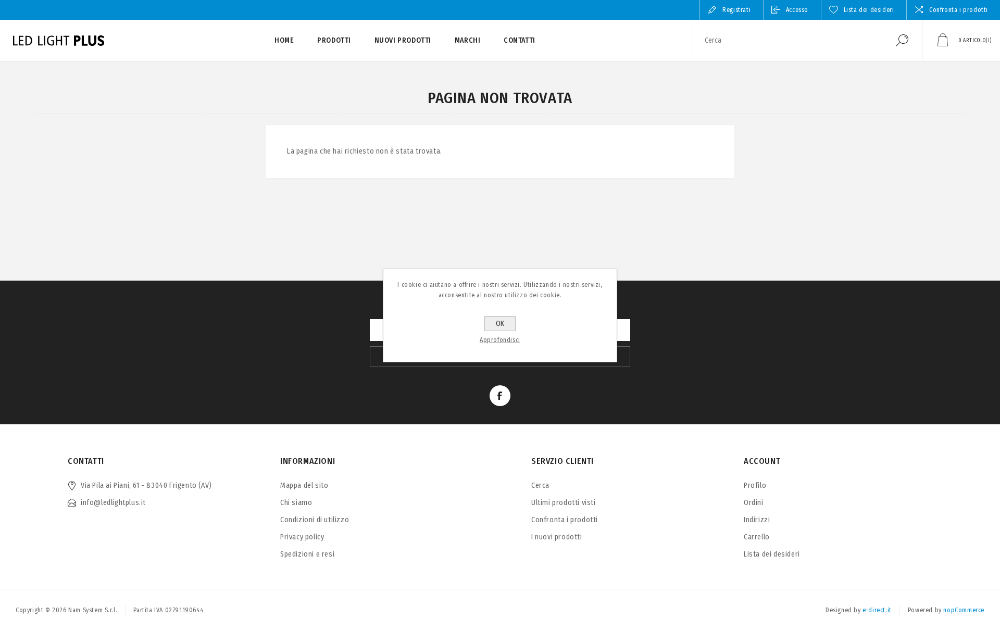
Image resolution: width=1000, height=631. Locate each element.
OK (500, 323)
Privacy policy (302, 537)
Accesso (797, 10)
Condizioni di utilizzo (314, 519)
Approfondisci (500, 340)
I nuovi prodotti (556, 537)
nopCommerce (963, 610)
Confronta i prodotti (958, 10)
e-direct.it (877, 610)
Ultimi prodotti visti (563, 502)
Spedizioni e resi (307, 554)
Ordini (754, 502)
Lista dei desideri (772, 554)
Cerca (902, 40)
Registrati (736, 10)
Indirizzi (757, 519)
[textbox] (788, 40)
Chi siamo (296, 502)
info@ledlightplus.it (113, 502)
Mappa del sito (304, 485)
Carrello (757, 537)
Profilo (755, 485)
